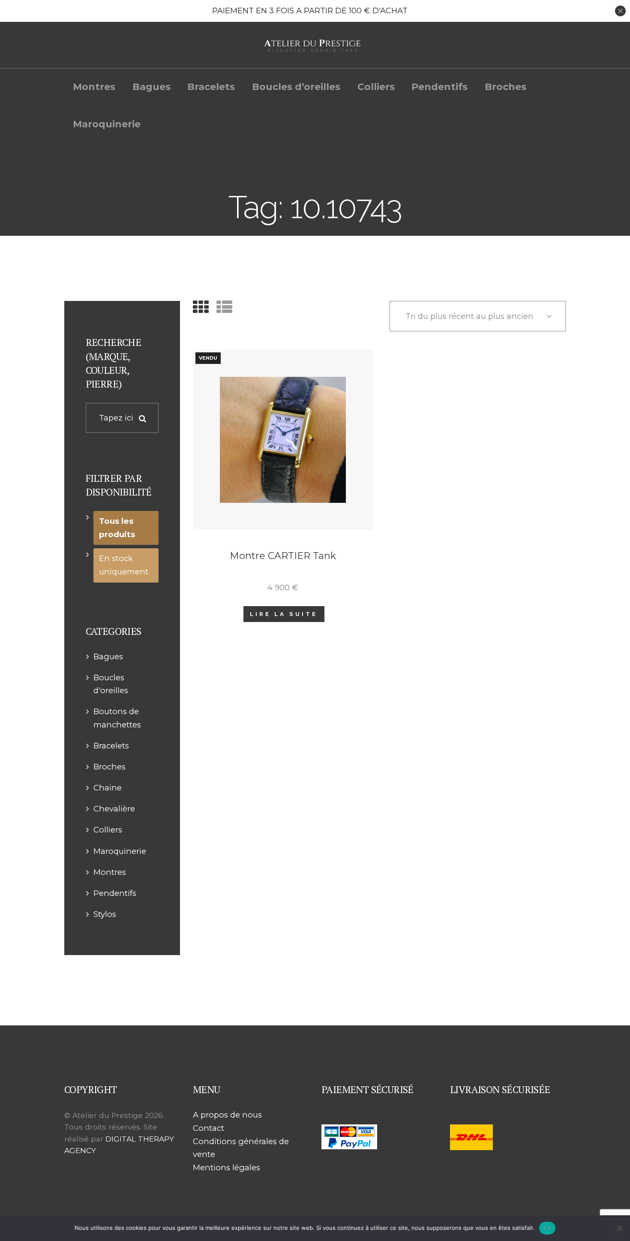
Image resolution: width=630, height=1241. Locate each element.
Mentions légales (226, 1167)
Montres (109, 872)
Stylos (104, 914)
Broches (109, 767)
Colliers (107, 830)
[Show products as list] (224, 307)
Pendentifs (114, 893)
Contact (208, 1128)
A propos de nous (227, 1115)
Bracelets (111, 746)
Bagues (108, 656)
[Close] (620, 11)
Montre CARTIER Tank (283, 556)
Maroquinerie (119, 851)
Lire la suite (284, 613)
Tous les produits (117, 527)
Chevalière (114, 809)
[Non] (619, 1228)
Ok (547, 1227)
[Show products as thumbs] (201, 307)
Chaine (107, 788)
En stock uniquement (123, 565)
